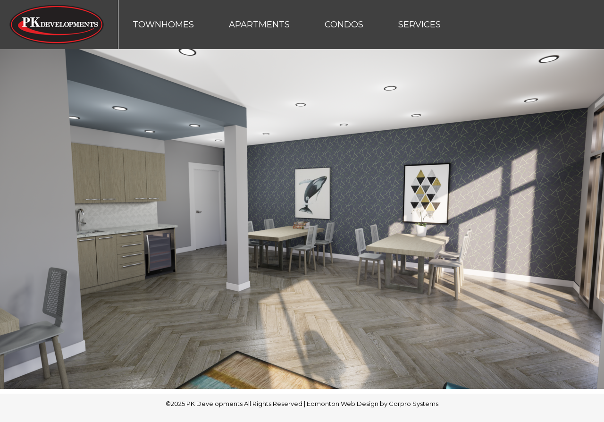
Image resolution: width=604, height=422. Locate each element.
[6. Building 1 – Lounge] (302, 219)
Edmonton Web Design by (348, 403)
